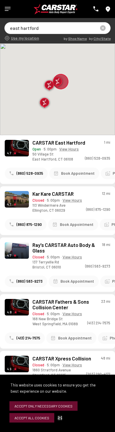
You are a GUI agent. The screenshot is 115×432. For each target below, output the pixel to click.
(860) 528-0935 (30, 173)
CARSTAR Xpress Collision (61, 358)
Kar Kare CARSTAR (53, 194)
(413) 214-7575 (28, 338)
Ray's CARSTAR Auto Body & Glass (63, 247)
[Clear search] (103, 28)
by (75, 38)
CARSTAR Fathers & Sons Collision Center (60, 304)
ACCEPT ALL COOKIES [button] (31, 418)
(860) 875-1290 (29, 224)
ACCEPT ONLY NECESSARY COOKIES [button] (43, 406)
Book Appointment (78, 173)
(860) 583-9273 (29, 281)
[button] (61, 418)
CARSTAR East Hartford (58, 142)
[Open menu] (8, 9)
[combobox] (10, 28)
